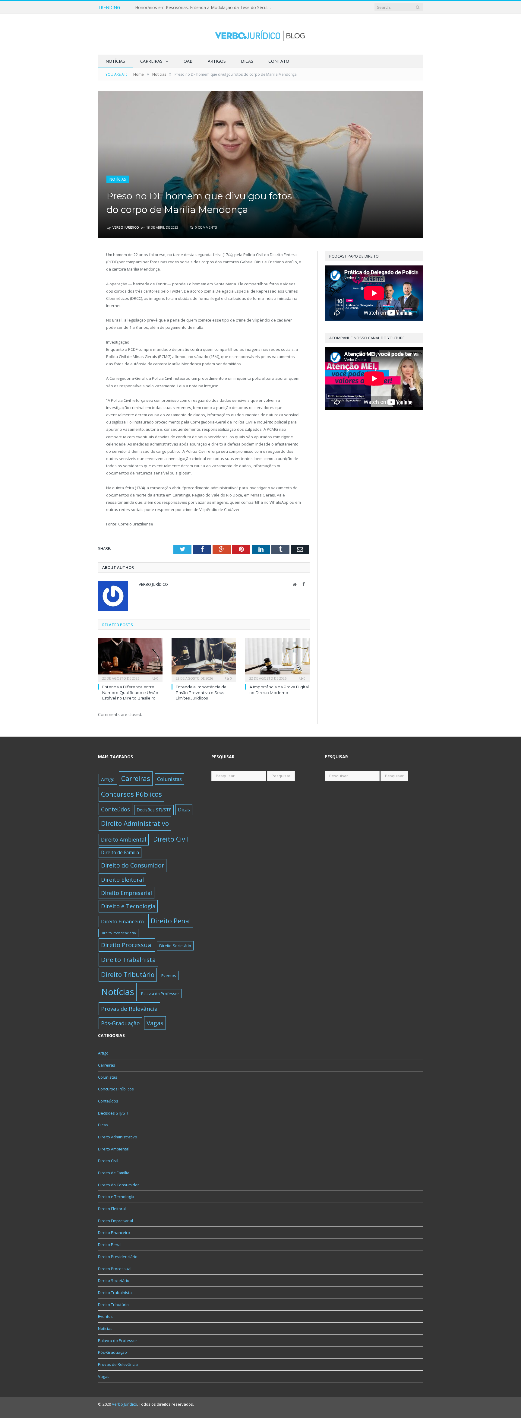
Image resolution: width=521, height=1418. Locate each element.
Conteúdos (115, 809)
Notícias (115, 61)
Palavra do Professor (160, 993)
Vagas (155, 1023)
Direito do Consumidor (132, 865)
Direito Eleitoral (122, 879)
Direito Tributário (127, 974)
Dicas (247, 61)
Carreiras (151, 61)
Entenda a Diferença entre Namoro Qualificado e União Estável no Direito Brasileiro (130, 692)
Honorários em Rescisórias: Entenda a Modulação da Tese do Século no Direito (204, 7)
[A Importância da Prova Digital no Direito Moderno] (277, 659)
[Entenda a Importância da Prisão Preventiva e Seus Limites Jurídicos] (204, 659)
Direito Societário (175, 945)
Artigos (217, 61)
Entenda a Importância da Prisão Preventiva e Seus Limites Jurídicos (201, 692)
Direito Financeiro (122, 921)
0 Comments (205, 227)
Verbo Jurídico (125, 227)
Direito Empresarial (126, 892)
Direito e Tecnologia (128, 906)
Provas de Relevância (129, 1008)
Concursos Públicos (131, 794)
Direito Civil (171, 839)
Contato (278, 61)
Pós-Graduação (120, 1023)
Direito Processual (127, 945)
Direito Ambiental (123, 839)
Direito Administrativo (135, 823)
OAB (188, 61)
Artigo (108, 779)
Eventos (168, 975)
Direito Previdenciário (118, 933)
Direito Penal (171, 920)
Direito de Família (120, 852)
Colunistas (169, 779)
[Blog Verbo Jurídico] (260, 34)
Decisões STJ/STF (154, 810)
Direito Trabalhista (128, 959)
